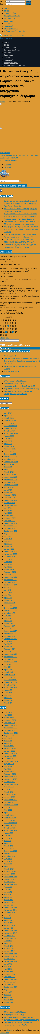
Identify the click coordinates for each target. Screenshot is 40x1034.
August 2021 (8, 533)
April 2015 (8, 698)
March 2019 (8, 600)
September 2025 (11, 433)
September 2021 (10, 531)
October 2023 (9, 482)
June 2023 (8, 490)
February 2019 (9, 603)
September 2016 (10, 662)
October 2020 (9, 556)
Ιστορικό (7, 23)
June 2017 (8, 641)
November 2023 (10, 480)
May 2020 (8, 564)
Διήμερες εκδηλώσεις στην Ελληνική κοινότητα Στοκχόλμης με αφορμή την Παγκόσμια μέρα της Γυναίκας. (21, 229)
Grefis (2, 102)
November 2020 (10, 554)
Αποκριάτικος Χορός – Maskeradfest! (18, 237)
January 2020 (9, 574)
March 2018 (8, 623)
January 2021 (9, 549)
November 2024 (10, 456)
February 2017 (9, 649)
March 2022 (9, 515)
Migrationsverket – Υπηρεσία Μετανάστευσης (21, 388)
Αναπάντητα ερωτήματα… (9, 160)
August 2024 (9, 464)
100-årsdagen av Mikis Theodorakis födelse (21, 358)
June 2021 (8, 539)
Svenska (7, 165)
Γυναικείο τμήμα (10, 13)
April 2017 (8, 644)
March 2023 (9, 492)
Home (6, 8)
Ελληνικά (7, 167)
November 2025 (10, 428)
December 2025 (10, 426)
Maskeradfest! (10, 356)
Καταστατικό (8, 26)
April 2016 (8, 669)
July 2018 (7, 616)
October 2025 (9, 431)
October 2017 (9, 636)
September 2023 (11, 485)
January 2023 (9, 497)
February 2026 (10, 420)
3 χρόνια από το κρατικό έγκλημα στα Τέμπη (20, 234)
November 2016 (10, 657)
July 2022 (7, 508)
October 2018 (9, 613)
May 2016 (7, 667)
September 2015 (10, 687)
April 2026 (8, 415)
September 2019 (10, 585)
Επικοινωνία (8, 21)
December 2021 (10, 523)
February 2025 (10, 449)
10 (8, 326)
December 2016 (10, 654)
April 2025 (8, 444)
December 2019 (10, 577)
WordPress (4, 1033)
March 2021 (8, 546)
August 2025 (9, 436)
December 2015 (10, 680)
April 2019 (8, 598)
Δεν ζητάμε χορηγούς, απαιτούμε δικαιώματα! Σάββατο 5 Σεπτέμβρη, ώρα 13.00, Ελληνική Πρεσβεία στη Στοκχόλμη (20, 203)
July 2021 (7, 536)
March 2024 (9, 472)
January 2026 (9, 423)
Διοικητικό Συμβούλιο (12, 16)
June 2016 (8, 664)
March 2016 (8, 672)
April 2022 (8, 513)
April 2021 (8, 544)
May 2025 (8, 441)
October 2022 (9, 503)
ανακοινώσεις (5, 153)
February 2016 (9, 675)
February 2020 (10, 572)
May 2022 (8, 510)
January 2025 (9, 451)
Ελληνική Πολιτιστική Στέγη (14, 383)
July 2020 (8, 559)
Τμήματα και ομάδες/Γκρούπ (14, 31)
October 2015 (9, 685)
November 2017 (10, 633)
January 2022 (9, 521)
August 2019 (8, 587)
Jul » (7, 338)
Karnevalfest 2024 (11, 371)
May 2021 (7, 541)
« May (2, 338)
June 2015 (8, 692)
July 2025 (8, 438)
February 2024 (10, 474)
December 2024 (10, 454)
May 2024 (8, 467)
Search (3, 1)
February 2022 (10, 518)
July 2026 (8, 413)
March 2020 (9, 569)
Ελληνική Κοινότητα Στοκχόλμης (15, 351)
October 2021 (9, 528)
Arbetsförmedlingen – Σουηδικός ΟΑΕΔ (19, 386)
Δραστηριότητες (10, 18)
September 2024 (11, 462)
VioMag (9, 1030)
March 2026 (9, 418)
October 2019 (9, 582)
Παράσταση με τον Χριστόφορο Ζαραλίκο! (19, 219)
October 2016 (9, 659)
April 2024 (8, 469)
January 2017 (9, 651)
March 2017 (8, 646)
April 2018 (8, 621)
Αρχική (6, 11)
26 (13, 332)
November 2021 (10, 526)
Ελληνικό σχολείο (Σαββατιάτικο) (16, 381)
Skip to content (6, 38)
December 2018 (10, 608)
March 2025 (9, 446)
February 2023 (10, 495)
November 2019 (10, 580)
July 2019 (7, 590)
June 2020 (8, 562)
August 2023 (9, 487)
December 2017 (10, 631)
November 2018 (10, 610)
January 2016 (9, 677)
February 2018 (9, 626)
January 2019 (9, 605)
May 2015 (7, 695)
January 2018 (9, 628)
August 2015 (9, 690)
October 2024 (9, 459)
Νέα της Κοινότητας (11, 29)
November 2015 (10, 682)
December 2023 (10, 477)
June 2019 (8, 592)
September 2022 (11, 505)
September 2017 (10, 639)
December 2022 (10, 500)
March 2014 (8, 703)
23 (6, 332)
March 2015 (8, 700)
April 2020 (8, 567)
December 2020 (10, 551)
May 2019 (7, 595)
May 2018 (7, 618)
